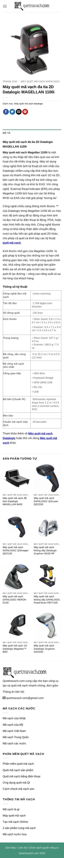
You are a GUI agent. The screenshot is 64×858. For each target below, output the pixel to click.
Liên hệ (22, 847)
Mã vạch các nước (14, 743)
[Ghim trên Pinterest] (25, 112)
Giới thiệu (10, 847)
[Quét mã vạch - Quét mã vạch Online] (32, 6)
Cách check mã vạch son (18, 788)
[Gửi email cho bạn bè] (19, 112)
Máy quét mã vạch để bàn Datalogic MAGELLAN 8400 (15, 501)
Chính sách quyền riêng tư (44, 847)
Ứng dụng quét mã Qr (16, 782)
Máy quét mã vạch (14, 815)
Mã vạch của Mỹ (13, 724)
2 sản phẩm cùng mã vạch (19, 828)
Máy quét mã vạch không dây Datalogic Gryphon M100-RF (45, 550)
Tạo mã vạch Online (15, 821)
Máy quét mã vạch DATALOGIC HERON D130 (14, 599)
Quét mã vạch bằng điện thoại (21, 776)
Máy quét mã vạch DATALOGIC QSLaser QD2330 (46, 501)
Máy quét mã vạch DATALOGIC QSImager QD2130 (16, 550)
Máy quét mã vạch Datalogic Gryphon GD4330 (44, 648)
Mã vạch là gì (11, 809)
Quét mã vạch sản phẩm (18, 770)
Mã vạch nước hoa (14, 834)
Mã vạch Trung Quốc (16, 737)
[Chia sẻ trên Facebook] (6, 112)
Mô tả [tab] (6, 133)
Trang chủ (10, 81)
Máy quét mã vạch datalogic (40, 81)
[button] (5, 6)
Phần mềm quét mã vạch (18, 763)
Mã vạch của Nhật (14, 718)
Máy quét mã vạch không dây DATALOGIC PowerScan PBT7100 (47, 599)
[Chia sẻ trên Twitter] (12, 112)
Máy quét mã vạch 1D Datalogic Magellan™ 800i (15, 648)
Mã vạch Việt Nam (14, 730)
